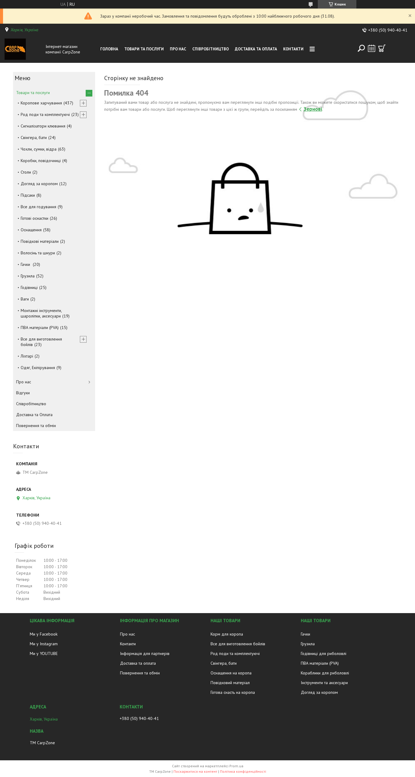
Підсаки (28, 195)
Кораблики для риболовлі (325, 673)
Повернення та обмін (36, 425)
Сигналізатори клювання (43, 126)
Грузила (28, 276)
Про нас (178, 49)
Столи (26, 172)
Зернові (313, 109)
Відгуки (23, 392)
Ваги (25, 299)
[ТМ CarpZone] (24, 49)
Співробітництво (210, 49)
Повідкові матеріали (40, 241)
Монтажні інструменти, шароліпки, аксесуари (41, 313)
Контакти (293, 49)
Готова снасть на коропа (233, 692)
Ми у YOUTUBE (44, 653)
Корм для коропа (227, 634)
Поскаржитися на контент (195, 771)
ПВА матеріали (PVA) (40, 327)
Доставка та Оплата (256, 49)
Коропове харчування (41, 103)
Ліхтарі (27, 356)
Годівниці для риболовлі (323, 653)
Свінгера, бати (34, 137)
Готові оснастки (34, 218)
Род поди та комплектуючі (45, 114)
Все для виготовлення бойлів (41, 341)
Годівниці (29, 287)
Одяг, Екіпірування (38, 367)
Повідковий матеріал (230, 682)
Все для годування (38, 206)
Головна (109, 49)
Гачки (26, 264)
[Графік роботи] (371, 48)
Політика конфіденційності (243, 771)
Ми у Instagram (44, 643)
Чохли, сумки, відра (39, 149)
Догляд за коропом (39, 183)
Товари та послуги (144, 49)
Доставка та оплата (138, 663)
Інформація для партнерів (145, 653)
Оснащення (31, 229)
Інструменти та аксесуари (324, 682)
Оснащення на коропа (231, 673)
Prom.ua (236, 766)
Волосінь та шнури (38, 253)
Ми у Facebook (43, 634)
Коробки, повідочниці (41, 160)
